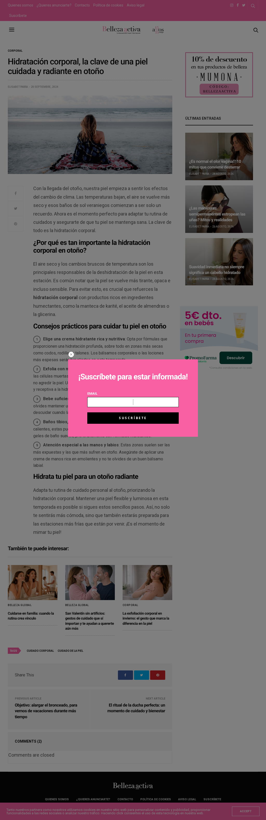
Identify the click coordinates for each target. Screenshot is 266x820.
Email (92, 393)
